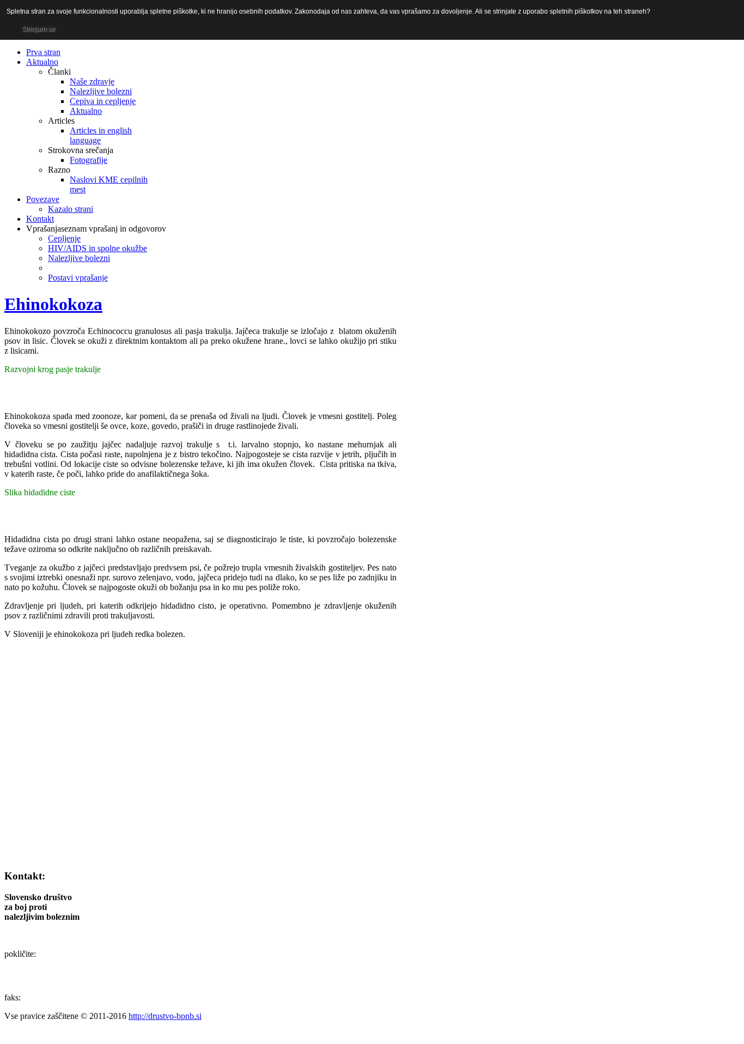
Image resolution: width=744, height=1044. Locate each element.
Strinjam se (38, 29)
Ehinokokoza (53, 304)
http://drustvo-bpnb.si (165, 1016)
